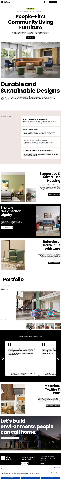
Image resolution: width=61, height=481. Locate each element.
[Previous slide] (2, 358)
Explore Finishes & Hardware (52, 405)
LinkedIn (52, 456)
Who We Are (43, 458)
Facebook (52, 458)
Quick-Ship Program (45, 456)
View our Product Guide (54, 194)
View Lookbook (30, 37)
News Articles (43, 462)
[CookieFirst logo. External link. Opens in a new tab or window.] (1, 468)
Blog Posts (43, 460)
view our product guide (6, 227)
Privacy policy (57, 467)
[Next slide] (58, 358)
